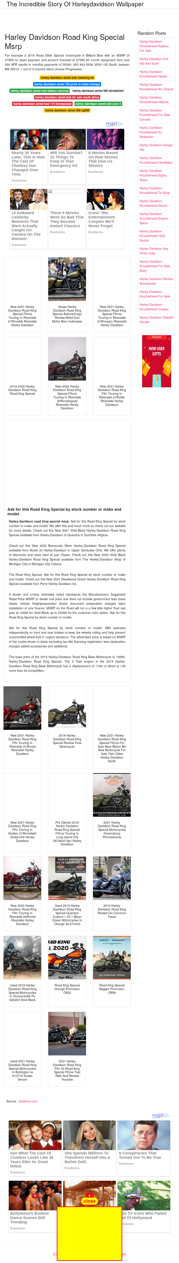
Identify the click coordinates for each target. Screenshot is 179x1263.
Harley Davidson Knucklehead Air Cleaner (156, 86)
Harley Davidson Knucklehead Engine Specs (153, 218)
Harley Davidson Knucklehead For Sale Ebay (154, 266)
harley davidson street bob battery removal (40, 91)
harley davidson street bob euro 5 (98, 104)
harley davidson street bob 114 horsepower (42, 104)
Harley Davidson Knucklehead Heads (153, 73)
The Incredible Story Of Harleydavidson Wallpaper (75, 3)
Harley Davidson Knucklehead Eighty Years (153, 175)
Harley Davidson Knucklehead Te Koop (154, 190)
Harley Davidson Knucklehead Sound (153, 203)
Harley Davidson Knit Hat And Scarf (153, 61)
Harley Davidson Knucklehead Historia (154, 99)
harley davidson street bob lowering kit (67, 78)
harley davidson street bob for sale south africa (67, 97)
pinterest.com (28, 1101)
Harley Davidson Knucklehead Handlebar (156, 160)
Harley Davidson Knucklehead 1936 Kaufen (152, 235)
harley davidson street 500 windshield (98, 91)
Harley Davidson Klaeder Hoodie (156, 319)
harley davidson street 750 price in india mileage (67, 84)
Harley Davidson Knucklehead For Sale (154, 293)
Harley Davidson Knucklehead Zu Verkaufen (150, 132)
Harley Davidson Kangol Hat (156, 147)
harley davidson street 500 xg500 (67, 110)
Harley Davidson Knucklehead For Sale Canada (154, 114)
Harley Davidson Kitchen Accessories (156, 281)
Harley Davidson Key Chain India (153, 250)
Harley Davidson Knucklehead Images (154, 306)
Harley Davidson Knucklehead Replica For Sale (154, 46)
